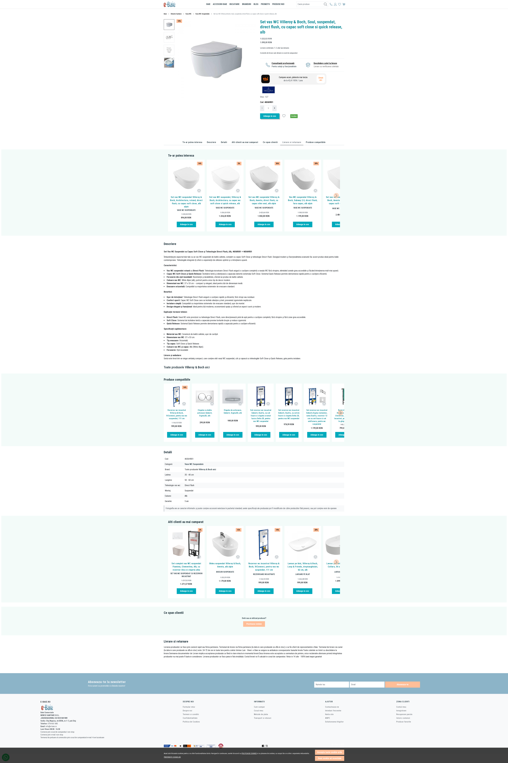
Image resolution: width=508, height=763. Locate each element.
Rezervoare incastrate (264, 574)
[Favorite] (339, 4)
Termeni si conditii (191, 714)
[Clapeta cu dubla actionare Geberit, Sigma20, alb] (205, 396)
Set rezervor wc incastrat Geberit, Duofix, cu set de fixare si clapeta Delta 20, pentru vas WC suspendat (289, 414)
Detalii (224, 142)
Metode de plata (261, 714)
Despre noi (187, 711)
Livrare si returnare (291, 142)
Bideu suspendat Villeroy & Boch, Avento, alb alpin (225, 565)
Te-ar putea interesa (192, 142)
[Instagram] (267, 746)
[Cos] (343, 4)
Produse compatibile (316, 142)
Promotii (265, 4)
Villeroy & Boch (194, 367)
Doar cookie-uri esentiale (329, 758)
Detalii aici (321, 79)
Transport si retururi (262, 718)
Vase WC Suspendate (202, 14)
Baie (208, 4)
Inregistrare (401, 711)
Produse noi (278, 4)
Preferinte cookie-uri (172, 757)
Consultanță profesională (283, 63)
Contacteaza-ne (332, 707)
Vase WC (188, 14)
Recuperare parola (404, 714)
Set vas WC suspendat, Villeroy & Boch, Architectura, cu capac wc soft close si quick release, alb (225, 200)
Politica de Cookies (191, 722)
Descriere (211, 142)
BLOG (256, 4)
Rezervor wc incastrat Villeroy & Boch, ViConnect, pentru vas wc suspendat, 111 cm (176, 414)
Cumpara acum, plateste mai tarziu (293, 79)
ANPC (327, 718)
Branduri (246, 4)
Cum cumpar (259, 707)
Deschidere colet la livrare (325, 63)
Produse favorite (403, 722)
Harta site (329, 714)
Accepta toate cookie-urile (329, 752)
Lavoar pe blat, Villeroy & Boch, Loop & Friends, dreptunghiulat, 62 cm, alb (303, 566)
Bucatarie (234, 4)
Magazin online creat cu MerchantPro (330, 747)
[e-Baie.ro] (179, 4)
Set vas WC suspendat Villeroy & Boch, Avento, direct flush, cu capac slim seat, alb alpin (264, 200)
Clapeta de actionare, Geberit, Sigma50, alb (233, 411)
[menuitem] (169, 24)
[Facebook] (264, 746)
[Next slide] (336, 195)
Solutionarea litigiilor (334, 722)
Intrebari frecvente (333, 711)
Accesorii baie (220, 4)
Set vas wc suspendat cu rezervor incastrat (186, 575)
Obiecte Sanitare (176, 14)
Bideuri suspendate (225, 572)
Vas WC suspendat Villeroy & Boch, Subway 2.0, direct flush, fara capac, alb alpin (303, 200)
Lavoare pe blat (302, 574)
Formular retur (189, 707)
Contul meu (401, 707)
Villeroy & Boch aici (207, 469)
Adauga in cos (269, 116)
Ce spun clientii (270, 142)
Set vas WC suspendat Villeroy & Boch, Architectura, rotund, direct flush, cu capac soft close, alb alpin (186, 202)
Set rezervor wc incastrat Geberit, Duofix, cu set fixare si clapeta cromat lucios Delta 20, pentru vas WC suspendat (260, 415)
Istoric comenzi (403, 718)
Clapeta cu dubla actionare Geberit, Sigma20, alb (204, 413)
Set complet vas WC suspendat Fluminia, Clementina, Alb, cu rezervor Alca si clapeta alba (186, 566)
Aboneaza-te (403, 684)
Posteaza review (254, 624)
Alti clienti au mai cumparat (245, 142)
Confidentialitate (190, 718)
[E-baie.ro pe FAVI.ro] (221, 746)
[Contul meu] (331, 4)
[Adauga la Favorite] (199, 190)
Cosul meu (258, 711)
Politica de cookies (249, 753)
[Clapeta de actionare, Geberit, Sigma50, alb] (233, 396)
